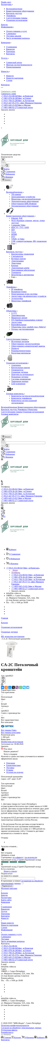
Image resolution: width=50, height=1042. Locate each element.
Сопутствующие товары (16, 18)
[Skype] (24, 687)
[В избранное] (3, 678)
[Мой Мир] (9, 687)
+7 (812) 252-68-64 (17, 96)
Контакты (10, 54)
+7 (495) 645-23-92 (16, 105)
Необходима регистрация (12, 742)
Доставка (10, 768)
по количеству (31, 857)
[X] (13, 687)
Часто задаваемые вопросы (18, 38)
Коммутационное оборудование (20, 11)
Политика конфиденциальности (15, 1025)
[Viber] (16, 687)
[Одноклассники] (6, 687)
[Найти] (7, 165)
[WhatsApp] (20, 687)
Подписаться (7, 886)
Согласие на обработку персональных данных (21, 1028)
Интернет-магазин (9, 888)
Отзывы (9, 770)
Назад (15, 570)
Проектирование (13, 67)
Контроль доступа (14, 13)
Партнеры (10, 51)
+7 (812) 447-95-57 (21, 103)
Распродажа (6, 897)
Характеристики (13, 765)
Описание (10, 763)
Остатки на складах (14, 772)
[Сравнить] (3, 681)
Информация (6, 930)
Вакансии (10, 49)
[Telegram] (27, 687)
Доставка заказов (13, 36)
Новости (10, 76)
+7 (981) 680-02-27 (17, 107)
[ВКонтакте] (2, 687)
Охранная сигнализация (16, 20)
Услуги (4, 911)
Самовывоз (11, 33)
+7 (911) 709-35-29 (17, 100)
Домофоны (11, 16)
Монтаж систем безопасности (19, 65)
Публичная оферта (9, 1030)
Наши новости (7, 923)
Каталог (4, 893)
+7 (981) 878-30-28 (16, 98)
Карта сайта (6, 900)
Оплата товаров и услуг (16, 31)
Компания (5, 902)
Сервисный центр (14, 62)
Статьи (9, 80)
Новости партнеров (14, 78)
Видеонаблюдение (14, 9)
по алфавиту (18, 857)
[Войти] (2, 508)
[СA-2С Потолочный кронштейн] (10, 658)
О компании (11, 47)
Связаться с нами (8, 91)
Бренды (4, 895)
